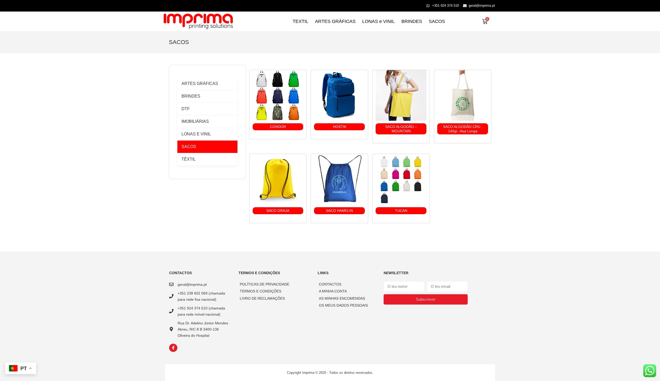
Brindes (191, 96)
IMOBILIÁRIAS (195, 121)
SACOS (437, 21)
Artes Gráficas (200, 83)
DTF (186, 109)
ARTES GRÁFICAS (335, 21)
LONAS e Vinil (196, 134)
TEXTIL (300, 21)
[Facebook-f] (173, 348)
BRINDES (411, 21)
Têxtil (189, 159)
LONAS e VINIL (378, 21)
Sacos (189, 146)
